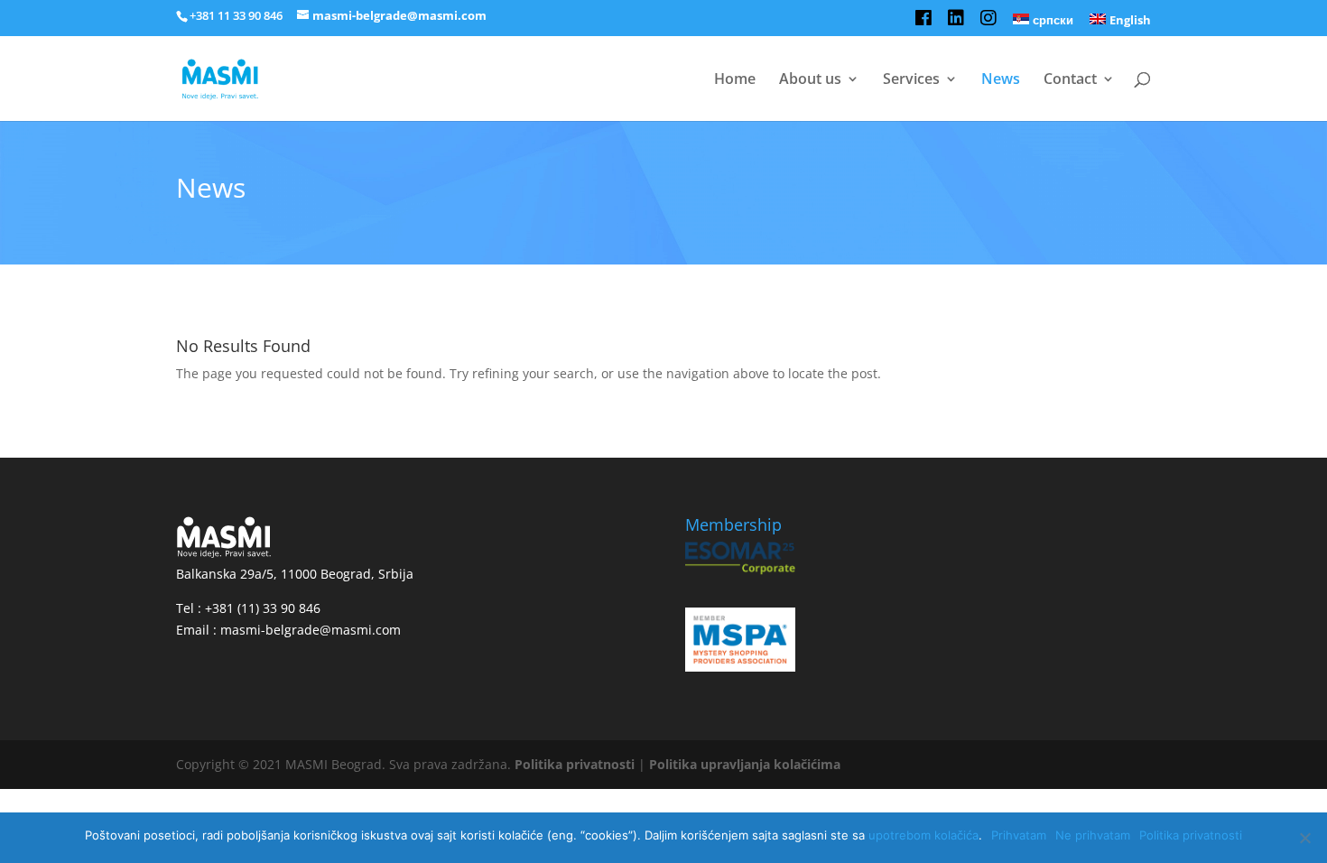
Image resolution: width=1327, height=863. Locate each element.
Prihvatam (1018, 835)
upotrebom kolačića (923, 835)
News (1000, 80)
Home (735, 80)
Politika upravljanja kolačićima (744, 764)
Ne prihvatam (1092, 835)
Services (911, 80)
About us (810, 80)
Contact (1070, 80)
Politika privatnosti (575, 764)
